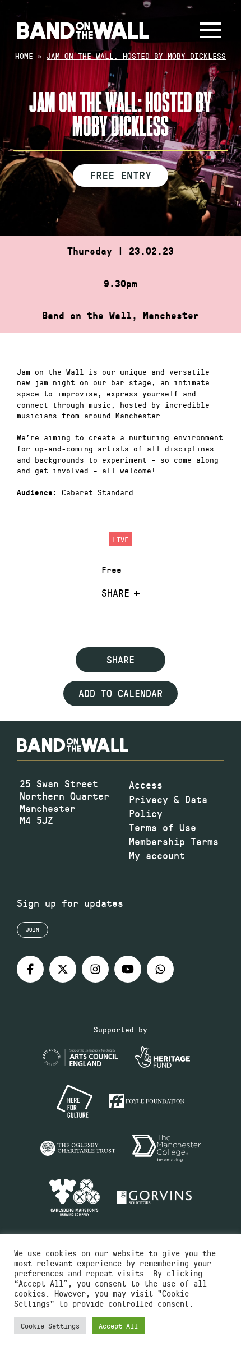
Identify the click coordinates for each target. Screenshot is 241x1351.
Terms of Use (162, 827)
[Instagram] (95, 969)
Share (115, 593)
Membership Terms (174, 841)
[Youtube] (127, 969)
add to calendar (120, 693)
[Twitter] (62, 969)
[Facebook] (30, 969)
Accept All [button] (118, 1325)
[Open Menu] (210, 30)
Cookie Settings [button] (50, 1325)
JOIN (32, 929)
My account (157, 855)
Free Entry (120, 175)
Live (120, 539)
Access (146, 784)
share (120, 659)
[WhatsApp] (160, 969)
